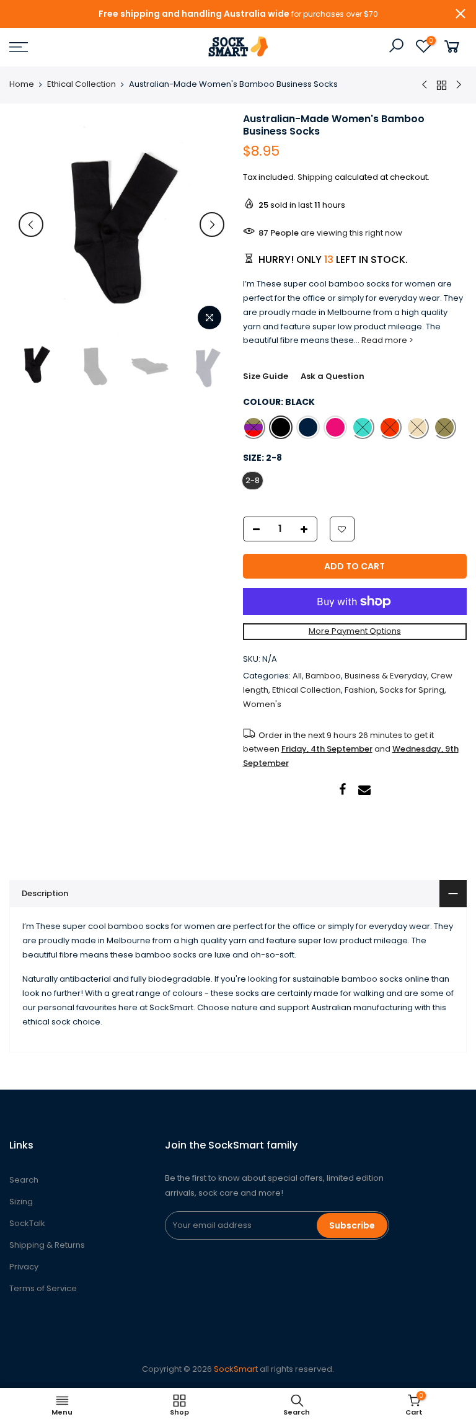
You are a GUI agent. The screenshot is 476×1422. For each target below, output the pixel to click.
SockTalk (27, 1223)
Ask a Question (332, 376)
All (297, 676)
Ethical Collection (81, 84)
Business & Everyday (386, 676)
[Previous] (31, 224)
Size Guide (265, 376)
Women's (262, 704)
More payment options (355, 631)
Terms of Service (43, 1288)
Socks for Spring (411, 690)
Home (21, 84)
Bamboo (323, 676)
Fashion (360, 690)
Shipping (315, 177)
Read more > (386, 340)
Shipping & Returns (47, 1245)
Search (23, 1180)
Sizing (21, 1201)
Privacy (23, 1267)
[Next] (212, 224)
